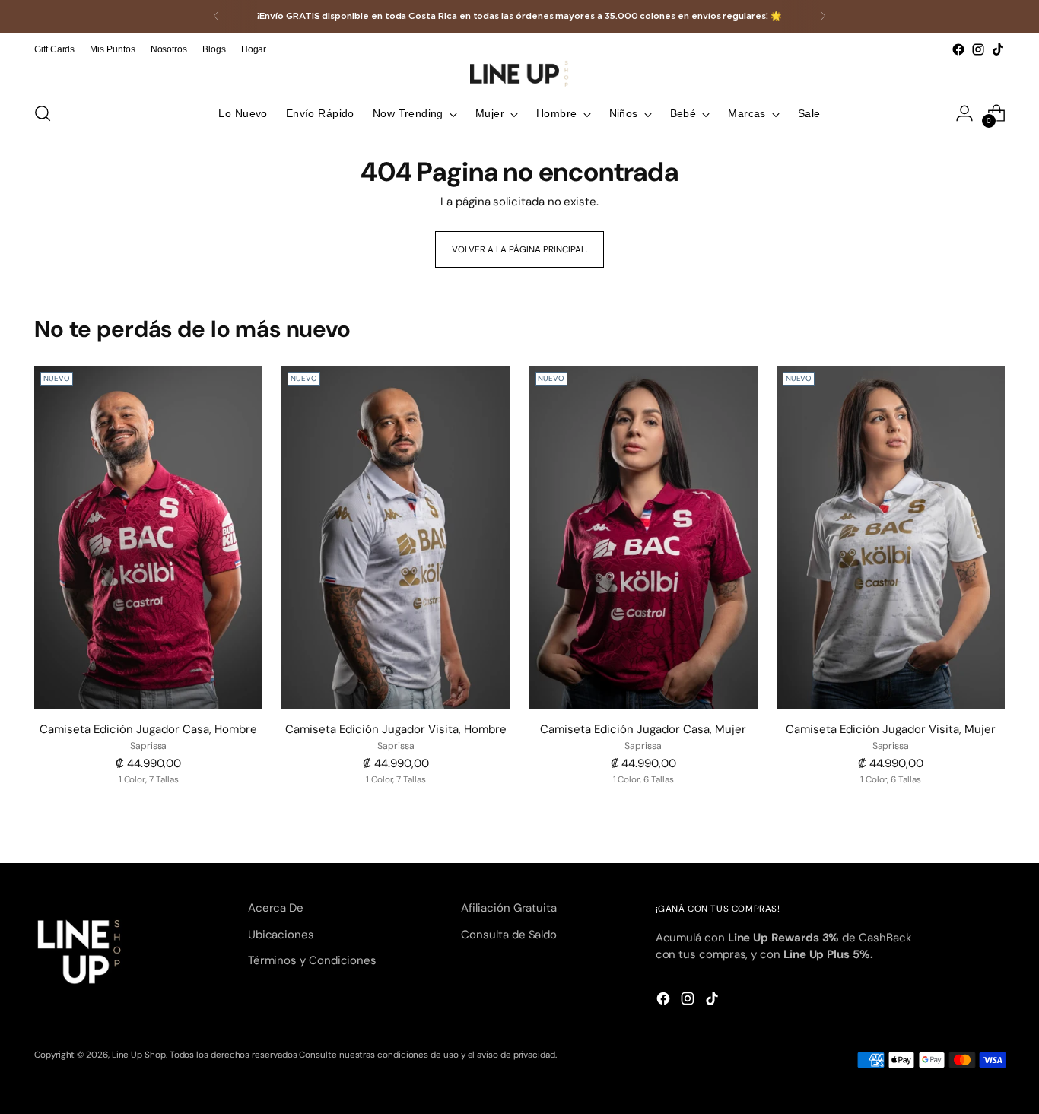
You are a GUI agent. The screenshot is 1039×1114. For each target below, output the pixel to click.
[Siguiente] (823, 16)
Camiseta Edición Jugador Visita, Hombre (396, 729)
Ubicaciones (281, 934)
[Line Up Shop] (519, 73)
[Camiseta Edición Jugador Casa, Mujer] (643, 537)
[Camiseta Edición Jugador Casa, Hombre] (148, 537)
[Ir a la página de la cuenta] (964, 113)
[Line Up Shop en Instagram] (978, 49)
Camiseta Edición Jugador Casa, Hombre (148, 729)
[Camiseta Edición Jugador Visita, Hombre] (395, 537)
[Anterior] (216, 16)
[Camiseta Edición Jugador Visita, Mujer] (891, 537)
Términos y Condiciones (312, 960)
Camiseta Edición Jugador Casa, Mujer (643, 729)
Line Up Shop (139, 1055)
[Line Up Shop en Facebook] (958, 49)
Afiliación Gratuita (509, 908)
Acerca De (275, 908)
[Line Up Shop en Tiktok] (998, 49)
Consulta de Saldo (509, 934)
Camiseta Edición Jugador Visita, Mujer (891, 729)
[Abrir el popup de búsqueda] (42, 113)
